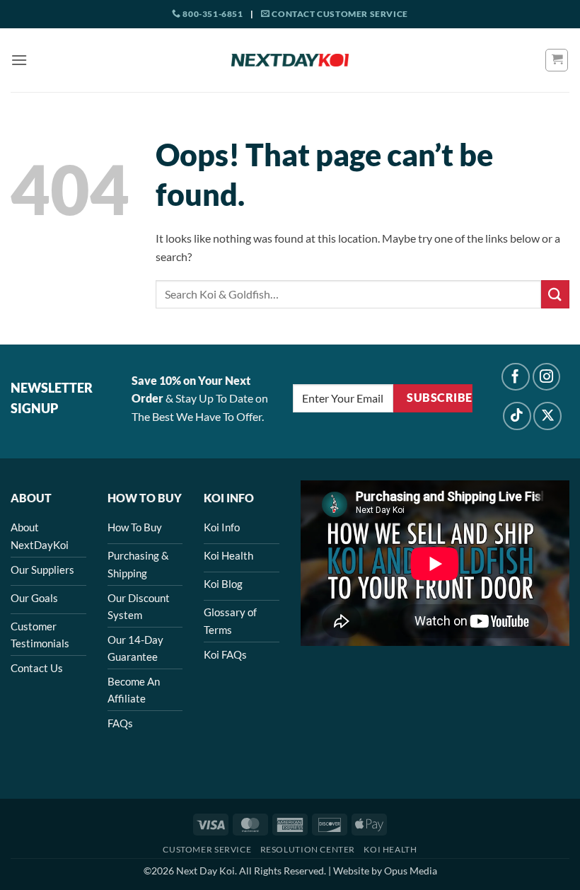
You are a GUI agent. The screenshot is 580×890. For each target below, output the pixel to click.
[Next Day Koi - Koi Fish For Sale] (290, 60)
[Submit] (555, 294)
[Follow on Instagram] (547, 377)
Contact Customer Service (339, 13)
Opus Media (410, 871)
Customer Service (207, 849)
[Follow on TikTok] (517, 416)
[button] (19, 59)
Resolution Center (307, 849)
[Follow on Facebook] (515, 377)
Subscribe (439, 397)
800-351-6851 (212, 13)
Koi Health (390, 849)
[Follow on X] (547, 416)
